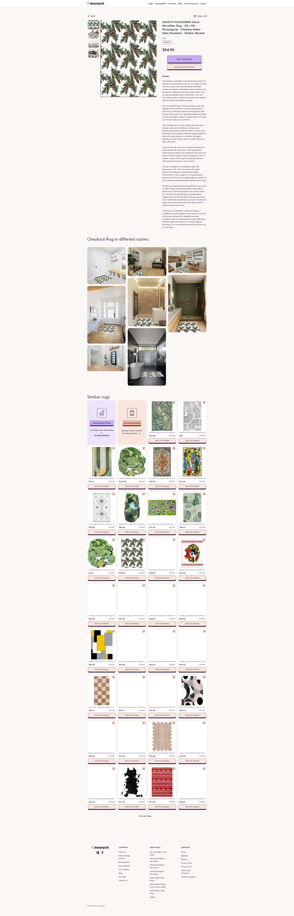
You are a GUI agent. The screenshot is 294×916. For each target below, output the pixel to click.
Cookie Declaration (188, 877)
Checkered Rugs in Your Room (157, 866)
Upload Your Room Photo (184, 67)
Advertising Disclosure (185, 871)
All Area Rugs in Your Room (158, 853)
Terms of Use (186, 867)
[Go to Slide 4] (93, 53)
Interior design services (124, 857)
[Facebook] (102, 852)
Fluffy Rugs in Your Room (157, 892)
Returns (184, 859)
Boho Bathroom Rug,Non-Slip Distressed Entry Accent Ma (171, 478)
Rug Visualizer (124, 866)
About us (122, 852)
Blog (120, 873)
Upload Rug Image (132, 423)
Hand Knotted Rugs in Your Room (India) (158, 885)
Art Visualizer (124, 869)
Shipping (184, 855)
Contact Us (123, 880)
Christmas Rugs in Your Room (157, 872)
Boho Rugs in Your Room (157, 879)
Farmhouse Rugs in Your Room (157, 860)
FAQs (183, 852)
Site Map (122, 877)
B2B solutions (124, 862)
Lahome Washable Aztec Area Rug (104, 524)
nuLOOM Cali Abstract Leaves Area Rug (165, 433)
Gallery (152, 897)
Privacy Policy (186, 863)
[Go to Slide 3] (93, 44)
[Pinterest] (97, 852)
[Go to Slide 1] (93, 24)
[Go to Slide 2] (93, 34)
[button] (128, 59)
